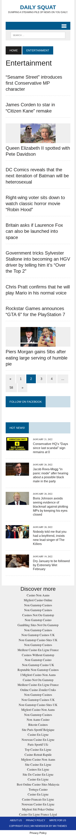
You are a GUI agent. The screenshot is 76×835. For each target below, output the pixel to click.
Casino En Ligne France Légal (38, 814)
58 (11, 387)
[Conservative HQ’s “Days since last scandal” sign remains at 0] (17, 448)
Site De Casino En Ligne (38, 774)
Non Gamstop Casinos (38, 605)
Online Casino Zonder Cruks (38, 690)
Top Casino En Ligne (38, 749)
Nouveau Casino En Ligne (38, 739)
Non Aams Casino (38, 719)
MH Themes (60, 826)
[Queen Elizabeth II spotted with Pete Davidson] (38, 140)
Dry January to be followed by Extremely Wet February (51, 565)
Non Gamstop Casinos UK (38, 635)
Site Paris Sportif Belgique (38, 730)
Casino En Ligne (38, 734)
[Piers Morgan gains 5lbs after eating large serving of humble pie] (38, 344)
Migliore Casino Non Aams (38, 759)
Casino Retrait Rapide (38, 754)
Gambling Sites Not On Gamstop (38, 625)
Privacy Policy (35, 820)
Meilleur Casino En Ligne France (38, 650)
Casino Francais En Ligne (38, 799)
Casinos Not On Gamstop (38, 615)
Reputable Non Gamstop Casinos (38, 670)
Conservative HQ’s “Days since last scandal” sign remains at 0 (50, 448)
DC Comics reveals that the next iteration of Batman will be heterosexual (37, 175)
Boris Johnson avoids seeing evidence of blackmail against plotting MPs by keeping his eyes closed (50, 506)
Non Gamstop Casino (38, 620)
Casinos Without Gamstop (38, 655)
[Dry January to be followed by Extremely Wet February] (17, 565)
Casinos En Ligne (38, 769)
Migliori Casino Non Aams (38, 710)
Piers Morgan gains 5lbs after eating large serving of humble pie (36, 357)
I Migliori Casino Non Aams (38, 675)
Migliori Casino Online (38, 600)
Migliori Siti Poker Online (38, 809)
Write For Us (57, 820)
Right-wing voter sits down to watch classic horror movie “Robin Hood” (35, 203)
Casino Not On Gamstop (38, 680)
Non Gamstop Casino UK (38, 665)
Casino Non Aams (38, 595)
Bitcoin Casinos (38, 724)
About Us (16, 820)
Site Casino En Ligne (38, 764)
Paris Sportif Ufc (38, 744)
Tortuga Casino (38, 789)
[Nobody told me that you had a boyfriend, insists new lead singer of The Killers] (17, 536)
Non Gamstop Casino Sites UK (38, 640)
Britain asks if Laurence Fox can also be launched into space (34, 231)
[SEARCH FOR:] (38, 35)
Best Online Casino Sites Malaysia (38, 784)
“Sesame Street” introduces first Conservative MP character (34, 83)
